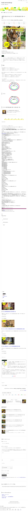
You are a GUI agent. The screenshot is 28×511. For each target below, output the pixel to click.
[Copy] (23, 23)
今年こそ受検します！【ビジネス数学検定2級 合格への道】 (11, 346)
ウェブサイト (3, 463)
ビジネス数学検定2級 (23, 388)
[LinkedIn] (19, 22)
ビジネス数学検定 (10, 12)
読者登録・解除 (4, 497)
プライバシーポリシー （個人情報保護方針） (8, 496)
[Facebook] (9, 22)
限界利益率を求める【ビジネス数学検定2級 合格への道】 (13, 409)
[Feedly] (21, 0)
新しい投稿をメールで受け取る (5, 473)
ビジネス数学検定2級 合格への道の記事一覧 (9, 311)
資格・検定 (6, 12)
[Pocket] (4, 23)
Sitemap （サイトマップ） (5, 494)
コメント (3, 452)
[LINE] (9, 23)
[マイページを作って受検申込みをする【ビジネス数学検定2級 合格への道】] (8, 323)
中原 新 (25, 390)
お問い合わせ (3, 495)
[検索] (26, 0)
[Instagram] (19, 0)
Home (2, 12)
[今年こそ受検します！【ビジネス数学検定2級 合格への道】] (8, 340)
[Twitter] (18, 0)
